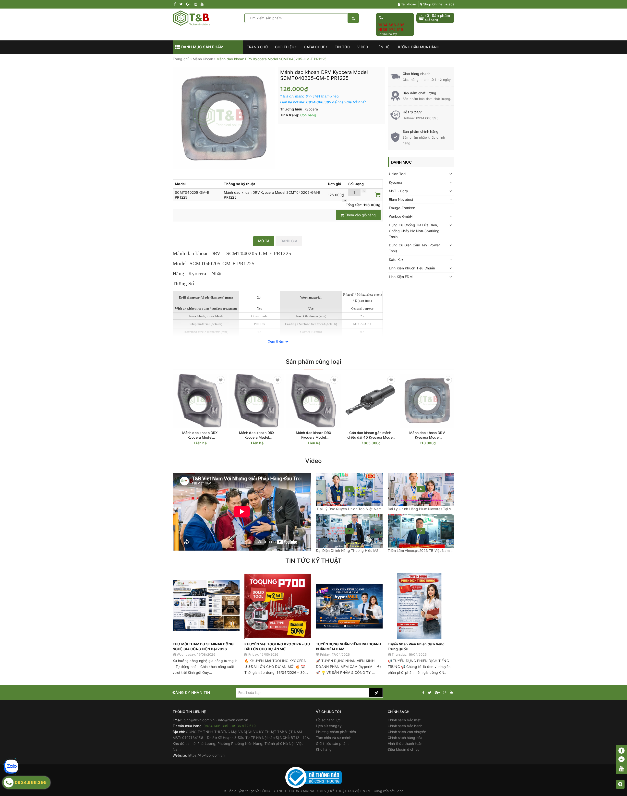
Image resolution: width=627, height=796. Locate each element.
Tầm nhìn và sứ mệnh (333, 738)
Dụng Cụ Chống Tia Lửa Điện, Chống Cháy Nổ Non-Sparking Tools (414, 231)
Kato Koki (396, 259)
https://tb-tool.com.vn (206, 755)
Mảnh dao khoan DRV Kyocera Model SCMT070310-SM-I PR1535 (427, 435)
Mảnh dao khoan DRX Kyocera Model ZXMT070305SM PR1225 (200, 435)
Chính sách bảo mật (404, 720)
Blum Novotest (401, 199)
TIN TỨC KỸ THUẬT (313, 560)
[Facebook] (621, 750)
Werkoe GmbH (401, 216)
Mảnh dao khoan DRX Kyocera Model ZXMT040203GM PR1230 (313, 435)
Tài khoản (408, 4)
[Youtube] (621, 768)
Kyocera (395, 182)
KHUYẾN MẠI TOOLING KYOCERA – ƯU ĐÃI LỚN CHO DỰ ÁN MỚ (277, 646)
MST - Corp (398, 191)
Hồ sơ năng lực (328, 720)
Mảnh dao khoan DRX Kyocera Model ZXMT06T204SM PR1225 (256, 435)
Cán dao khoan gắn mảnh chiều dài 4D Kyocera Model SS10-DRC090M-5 (370, 435)
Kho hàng (324, 749)
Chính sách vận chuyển (407, 732)
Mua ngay (379, 443)
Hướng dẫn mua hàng (418, 47)
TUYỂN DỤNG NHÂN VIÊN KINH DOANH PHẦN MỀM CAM (348, 646)
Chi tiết (209, 443)
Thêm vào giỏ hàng (360, 215)
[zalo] (11, 766)
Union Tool (397, 174)
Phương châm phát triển (336, 732)
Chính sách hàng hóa (405, 738)
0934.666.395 (427, 118)
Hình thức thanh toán (405, 743)
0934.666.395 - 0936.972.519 (392, 27)
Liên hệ (382, 47)
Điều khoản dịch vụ (404, 749)
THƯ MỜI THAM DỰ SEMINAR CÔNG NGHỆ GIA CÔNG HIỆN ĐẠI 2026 (203, 646)
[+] (364, 191)
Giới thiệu (285, 47)
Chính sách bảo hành (405, 726)
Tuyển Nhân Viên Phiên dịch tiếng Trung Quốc (416, 646)
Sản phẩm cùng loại (313, 361)
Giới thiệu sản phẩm (332, 743)
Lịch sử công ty (329, 726)
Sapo (399, 791)
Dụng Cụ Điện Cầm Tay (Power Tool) (414, 248)
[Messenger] (621, 759)
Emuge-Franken (402, 208)
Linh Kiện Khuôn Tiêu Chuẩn (412, 268)
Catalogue (315, 47)
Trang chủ (257, 47)
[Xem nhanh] (224, 443)
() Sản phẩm (437, 17)
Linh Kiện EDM (400, 277)
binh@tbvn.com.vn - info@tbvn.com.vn (215, 720)
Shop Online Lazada (438, 4)
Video (362, 47)
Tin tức (342, 47)
